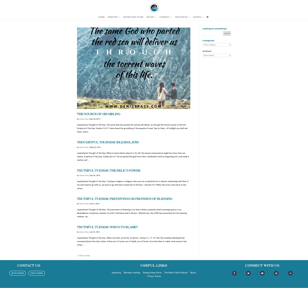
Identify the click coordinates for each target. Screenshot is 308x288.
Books (150, 17)
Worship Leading (132, 273)
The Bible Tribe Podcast (176, 273)
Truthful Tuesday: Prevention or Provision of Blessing (124, 199)
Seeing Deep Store (133, 17)
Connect (164, 17)
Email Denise (36, 273)
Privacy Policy (154, 276)
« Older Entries (83, 255)
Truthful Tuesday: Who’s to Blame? (107, 227)
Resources (181, 17)
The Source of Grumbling (98, 114)
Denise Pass (84, 119)
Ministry (113, 17)
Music (193, 273)
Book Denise (17, 273)
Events (197, 17)
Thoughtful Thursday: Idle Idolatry (108, 142)
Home (101, 17)
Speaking (116, 273)
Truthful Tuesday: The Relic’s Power (109, 170)
